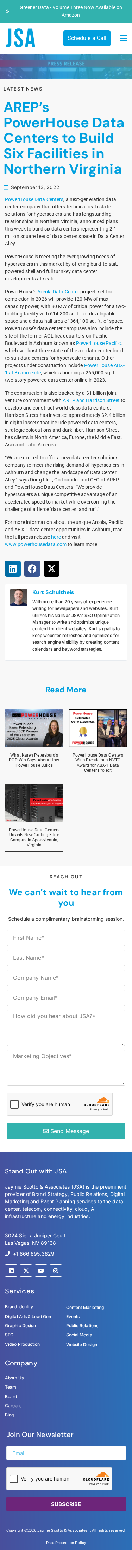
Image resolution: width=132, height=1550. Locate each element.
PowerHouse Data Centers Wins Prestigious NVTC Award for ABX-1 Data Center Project (98, 763)
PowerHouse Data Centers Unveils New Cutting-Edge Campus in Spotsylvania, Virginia (34, 837)
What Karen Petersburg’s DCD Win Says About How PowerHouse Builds (34, 760)
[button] (124, 38)
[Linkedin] (11, 1270)
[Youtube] (41, 1270)
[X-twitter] (26, 1270)
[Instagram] (56, 1270)
